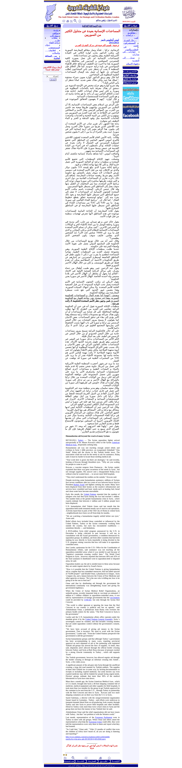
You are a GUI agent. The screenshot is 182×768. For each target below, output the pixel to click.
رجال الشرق (129, 40)
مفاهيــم (131, 32)
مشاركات (54, 36)
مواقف (55, 33)
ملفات (54, 37)
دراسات (129, 35)
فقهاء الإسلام (132, 64)
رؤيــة (56, 30)
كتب (136, 38)
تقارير (57, 40)
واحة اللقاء (54, 42)
